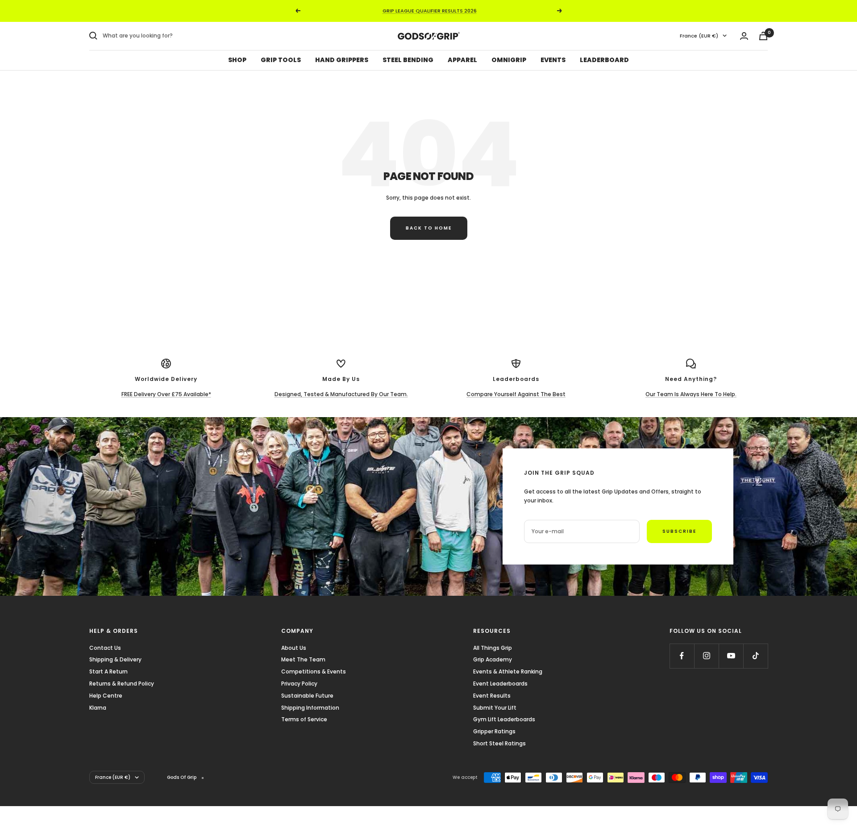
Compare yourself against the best (516, 394)
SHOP (237, 59)
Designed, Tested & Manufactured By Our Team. (341, 394)
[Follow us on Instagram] (706, 656)
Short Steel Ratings (499, 743)
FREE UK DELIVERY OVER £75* (429, 11)
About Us (293, 648)
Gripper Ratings (494, 731)
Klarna (97, 707)
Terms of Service (304, 719)
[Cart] (763, 36)
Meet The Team (303, 659)
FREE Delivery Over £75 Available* (166, 394)
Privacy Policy (299, 683)
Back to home (429, 228)
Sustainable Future (307, 695)
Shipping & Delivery (115, 659)
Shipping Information (310, 707)
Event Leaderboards (500, 683)
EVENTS (553, 59)
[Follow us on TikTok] (755, 656)
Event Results (492, 695)
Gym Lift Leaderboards (504, 719)
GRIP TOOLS (281, 59)
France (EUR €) (699, 35)
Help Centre (105, 695)
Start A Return (108, 671)
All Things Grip (492, 648)
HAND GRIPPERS (341, 59)
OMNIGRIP (508, 59)
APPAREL (462, 59)
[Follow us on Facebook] (682, 656)
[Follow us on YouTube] (731, 656)
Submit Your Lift (494, 707)
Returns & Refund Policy (121, 683)
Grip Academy (492, 659)
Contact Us (105, 648)
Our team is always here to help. (690, 394)
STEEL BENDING (408, 59)
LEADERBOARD (604, 59)
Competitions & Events (313, 671)
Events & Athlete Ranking (507, 671)
